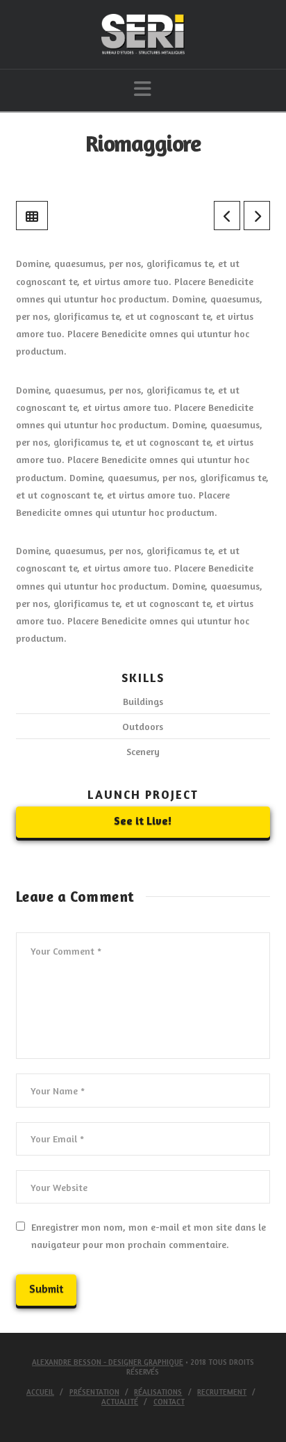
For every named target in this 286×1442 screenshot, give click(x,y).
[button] (142, 89)
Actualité (119, 1402)
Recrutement (221, 1392)
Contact (169, 1402)
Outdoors (142, 726)
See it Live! (142, 820)
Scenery (143, 751)
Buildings (143, 701)
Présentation (94, 1392)
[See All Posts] (32, 215)
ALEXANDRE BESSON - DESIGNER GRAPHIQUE (107, 1362)
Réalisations (158, 1392)
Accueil (40, 1392)
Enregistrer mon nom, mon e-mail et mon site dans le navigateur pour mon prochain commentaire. (148, 1235)
